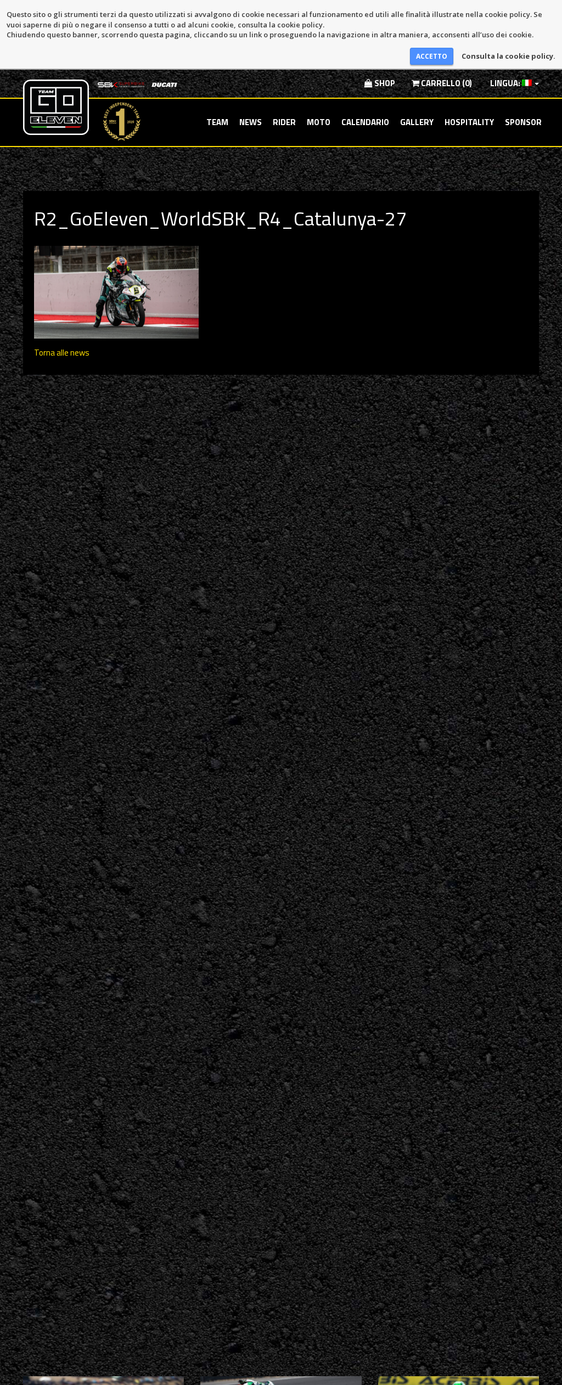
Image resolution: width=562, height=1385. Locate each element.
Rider (284, 122)
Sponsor (523, 122)
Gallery (417, 122)
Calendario (365, 122)
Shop (384, 83)
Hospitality (469, 122)
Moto (318, 122)
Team (217, 122)
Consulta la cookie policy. (508, 56)
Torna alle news (61, 352)
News (250, 122)
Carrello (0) (445, 83)
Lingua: (505, 83)
